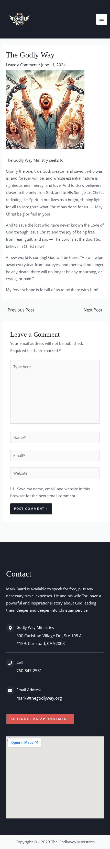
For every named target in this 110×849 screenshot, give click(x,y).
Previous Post (18, 310)
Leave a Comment (22, 64)
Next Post (95, 310)
